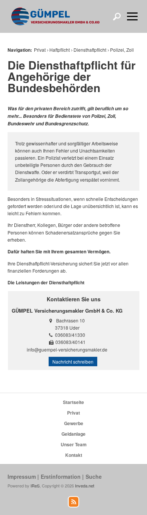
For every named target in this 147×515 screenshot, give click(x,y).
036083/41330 (70, 335)
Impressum (22, 476)
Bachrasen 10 (70, 320)
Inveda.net (84, 486)
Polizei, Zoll (122, 49)
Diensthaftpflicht (90, 49)
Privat (40, 49)
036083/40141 (70, 342)
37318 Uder (67, 327)
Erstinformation (61, 476)
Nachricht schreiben (72, 361)
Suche (94, 476)
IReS (35, 486)
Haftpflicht (59, 49)
